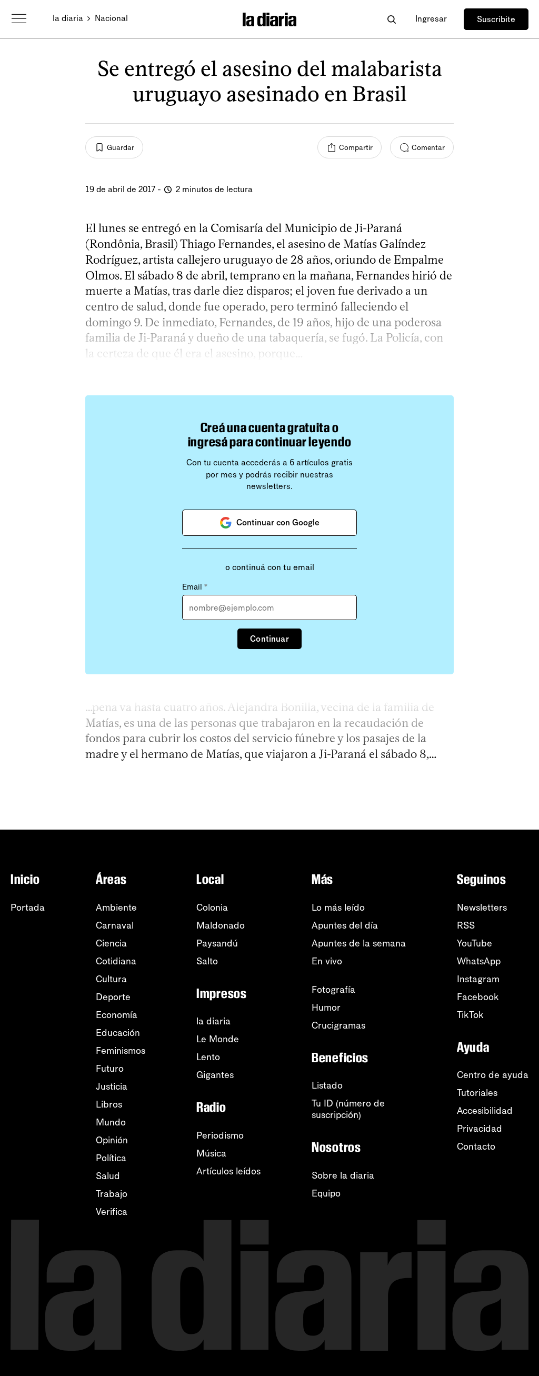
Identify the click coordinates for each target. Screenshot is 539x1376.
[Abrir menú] (19, 19)
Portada (28, 907)
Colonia (212, 907)
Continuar (269, 639)
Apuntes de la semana (359, 943)
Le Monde (217, 1039)
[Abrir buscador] (391, 19)
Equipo (326, 1193)
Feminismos (120, 1050)
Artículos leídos (228, 1171)
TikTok (470, 1015)
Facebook (478, 997)
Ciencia (111, 943)
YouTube (474, 943)
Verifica (111, 1212)
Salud (108, 1176)
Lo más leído (338, 907)
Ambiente (116, 907)
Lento (208, 1057)
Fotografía (333, 989)
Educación (118, 1033)
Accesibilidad (485, 1110)
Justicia (111, 1086)
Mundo (111, 1122)
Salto (207, 961)
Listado (327, 1085)
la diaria (68, 18)
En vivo (327, 961)
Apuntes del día (345, 925)
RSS (466, 925)
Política (111, 1158)
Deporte (113, 997)
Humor (326, 1007)
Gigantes (215, 1075)
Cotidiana (116, 961)
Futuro (110, 1068)
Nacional (111, 18)
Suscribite (496, 19)
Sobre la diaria (343, 1175)
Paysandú (217, 943)
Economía (116, 1015)
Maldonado (220, 925)
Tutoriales (477, 1093)
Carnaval (115, 925)
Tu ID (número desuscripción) (348, 1109)
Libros (109, 1104)
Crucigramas (338, 1025)
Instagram (478, 979)
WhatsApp (479, 961)
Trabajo (111, 1194)
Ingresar (431, 19)
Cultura (111, 979)
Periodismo (220, 1135)
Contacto (476, 1146)
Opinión (112, 1140)
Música (211, 1153)
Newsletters (482, 907)
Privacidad (479, 1128)
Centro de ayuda (492, 1075)
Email (194, 587)
